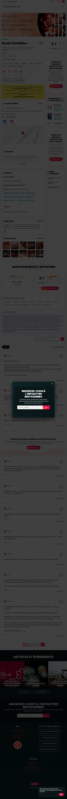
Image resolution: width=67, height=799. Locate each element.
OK (61, 794)
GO (46, 407)
